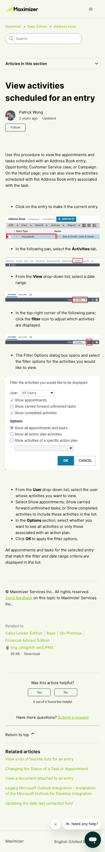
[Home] (22, 9)
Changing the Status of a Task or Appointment (46, 768)
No (66, 692)
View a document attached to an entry (39, 778)
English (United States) (75, 841)
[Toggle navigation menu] (91, 9)
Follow (15, 127)
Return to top (17, 734)
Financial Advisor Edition (27, 640)
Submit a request (73, 717)
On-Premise (71, 633)
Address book (65, 26)
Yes (39, 692)
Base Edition (37, 26)
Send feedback (18, 597)
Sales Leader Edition (23, 633)
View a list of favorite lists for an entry (39, 759)
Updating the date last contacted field (39, 803)
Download (32, 654)
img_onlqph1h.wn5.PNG (31, 647)
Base (51, 633)
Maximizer (13, 26)
